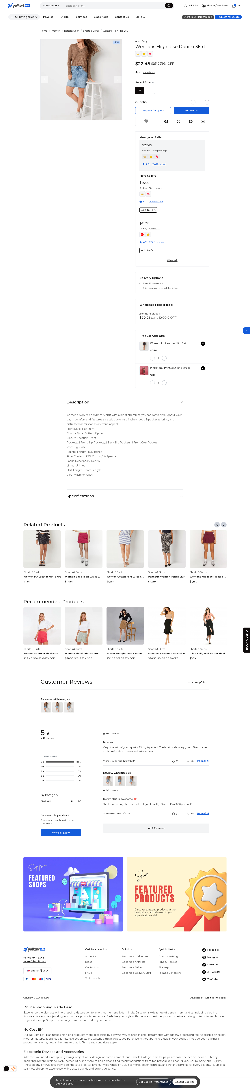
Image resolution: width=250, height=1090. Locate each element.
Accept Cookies (185, 1082)
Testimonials (92, 978)
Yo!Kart (44, 997)
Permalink (203, 760)
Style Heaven (156, 188)
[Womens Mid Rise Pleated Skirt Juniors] (208, 549)
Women (55, 30)
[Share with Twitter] (178, 121)
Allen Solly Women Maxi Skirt (166, 653)
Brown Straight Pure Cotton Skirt (125, 653)
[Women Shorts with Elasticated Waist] (42, 626)
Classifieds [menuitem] (101, 16)
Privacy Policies (168, 961)
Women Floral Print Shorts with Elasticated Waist (83, 653)
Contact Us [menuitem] (122, 16)
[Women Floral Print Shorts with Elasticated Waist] (83, 626)
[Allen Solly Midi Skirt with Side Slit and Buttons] (208, 626)
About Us (90, 956)
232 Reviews (156, 242)
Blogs (88, 961)
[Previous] (217, 524)
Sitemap (164, 967)
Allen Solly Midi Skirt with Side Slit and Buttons (208, 653)
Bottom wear (71, 30)
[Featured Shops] (73, 894)
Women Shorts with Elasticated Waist (42, 653)
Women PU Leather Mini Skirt (169, 343)
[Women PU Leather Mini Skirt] (144, 346)
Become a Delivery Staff (136, 972)
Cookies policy (64, 1083)
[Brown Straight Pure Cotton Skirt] (125, 626)
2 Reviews (149, 72)
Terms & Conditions (170, 972)
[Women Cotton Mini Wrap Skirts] (125, 549)
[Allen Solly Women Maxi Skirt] (167, 626)
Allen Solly (141, 41)
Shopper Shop (159, 150)
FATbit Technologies (215, 997)
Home (44, 30)
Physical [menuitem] (48, 16)
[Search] (169, 5)
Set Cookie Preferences (153, 1082)
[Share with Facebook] (166, 121)
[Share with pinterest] (191, 121)
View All (172, 260)
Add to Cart (191, 110)
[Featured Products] (177, 894)
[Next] (224, 524)
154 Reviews (159, 164)
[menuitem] (24, 17)
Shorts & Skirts (91, 30)
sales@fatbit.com (34, 961)
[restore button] (246, 330)
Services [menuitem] (81, 16)
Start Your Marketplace (198, 17)
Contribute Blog (168, 956)
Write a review (61, 832)
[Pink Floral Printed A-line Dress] (144, 370)
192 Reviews (156, 201)
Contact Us (91, 967)
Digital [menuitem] (65, 16)
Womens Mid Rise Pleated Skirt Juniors (208, 576)
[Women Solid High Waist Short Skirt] (83, 549)
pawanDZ (154, 228)
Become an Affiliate (133, 961)
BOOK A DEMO (246, 640)
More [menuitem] (138, 16)
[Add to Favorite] (146, 121)
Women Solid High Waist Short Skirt (83, 576)
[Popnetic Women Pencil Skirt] (167, 549)
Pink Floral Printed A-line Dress (170, 367)
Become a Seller (132, 967)
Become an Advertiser (135, 956)
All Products (50, 5)
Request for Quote (228, 17)
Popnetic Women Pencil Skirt (166, 576)
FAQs (88, 972)
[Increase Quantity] (207, 102)
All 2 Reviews (156, 828)
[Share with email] (203, 121)
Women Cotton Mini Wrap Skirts (125, 576)
